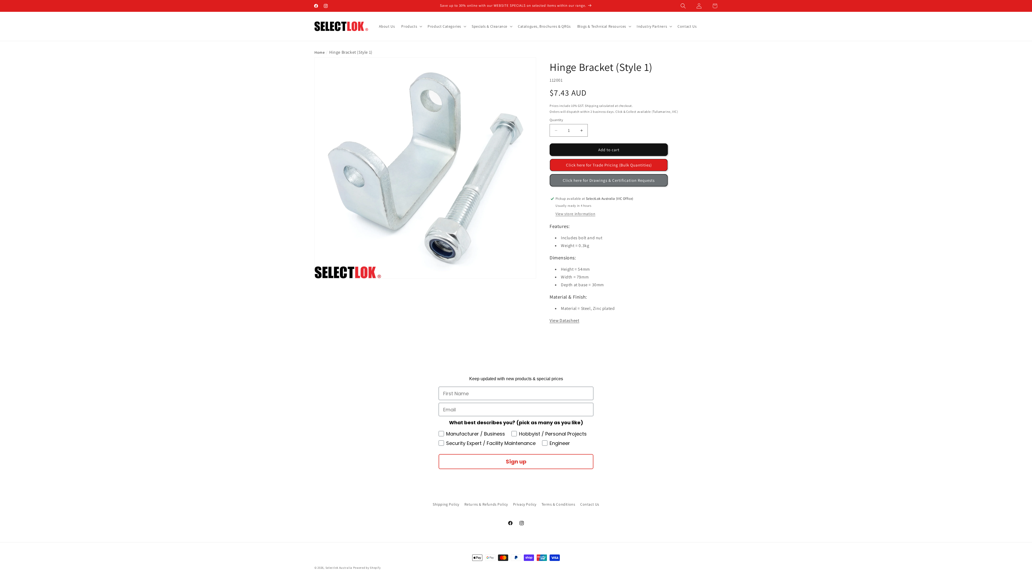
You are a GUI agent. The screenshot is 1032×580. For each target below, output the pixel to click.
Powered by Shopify (367, 568)
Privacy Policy (524, 504)
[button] (683, 6)
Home (319, 52)
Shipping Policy (446, 504)
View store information (575, 213)
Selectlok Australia (338, 568)
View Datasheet (564, 320)
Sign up (516, 461)
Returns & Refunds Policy (486, 504)
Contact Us (589, 504)
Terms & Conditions (558, 504)
